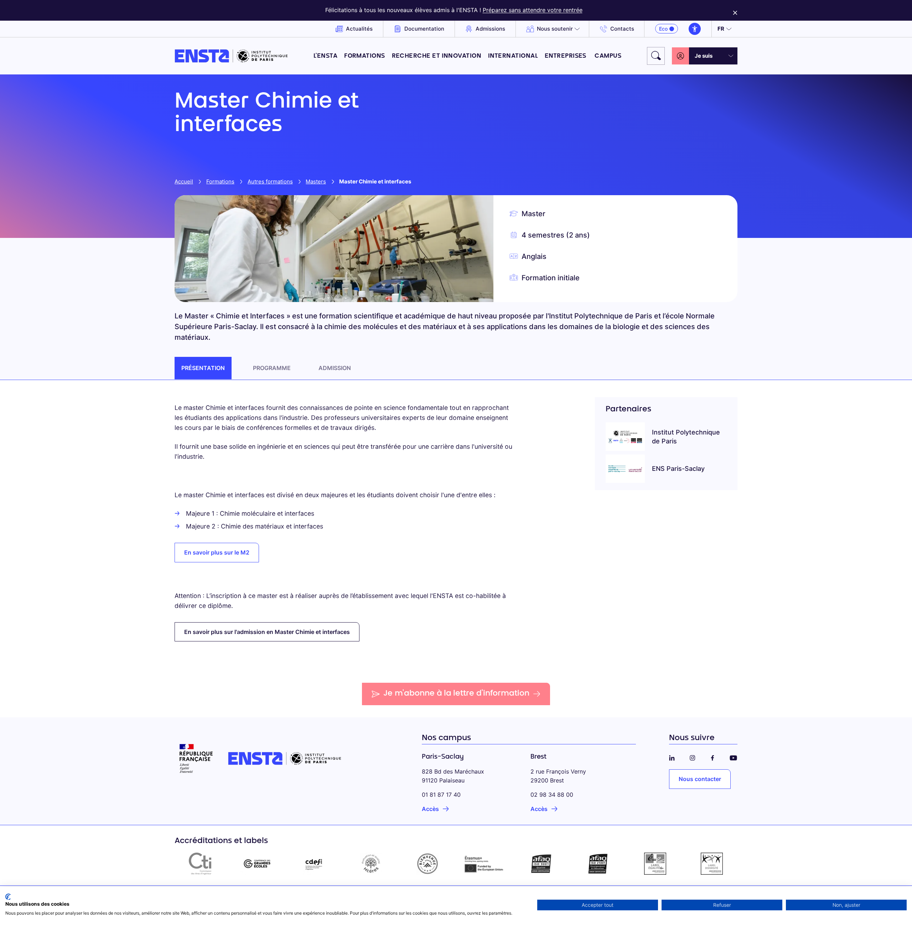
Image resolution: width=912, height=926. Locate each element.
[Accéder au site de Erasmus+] (484, 864)
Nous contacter (700, 778)
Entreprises (566, 56)
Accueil (184, 181)
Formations (364, 56)
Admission (334, 367)
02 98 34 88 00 (551, 794)
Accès (430, 808)
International (513, 56)
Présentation (203, 367)
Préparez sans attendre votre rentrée (532, 10)
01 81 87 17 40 (441, 794)
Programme (272, 367)
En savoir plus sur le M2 (216, 552)
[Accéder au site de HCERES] (371, 864)
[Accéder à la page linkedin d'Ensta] (672, 757)
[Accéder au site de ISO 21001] (598, 864)
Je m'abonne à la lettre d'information (456, 694)
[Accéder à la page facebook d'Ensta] (712, 757)
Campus (608, 56)
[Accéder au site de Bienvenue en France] (427, 864)
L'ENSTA (325, 56)
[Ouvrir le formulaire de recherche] (656, 56)
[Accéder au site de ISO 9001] (541, 864)
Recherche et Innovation (437, 56)
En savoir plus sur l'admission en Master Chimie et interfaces (267, 631)
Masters (316, 181)
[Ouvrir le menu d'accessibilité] (695, 29)
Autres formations (270, 181)
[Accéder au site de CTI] (200, 864)
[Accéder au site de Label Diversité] (711, 864)
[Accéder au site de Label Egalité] (655, 864)
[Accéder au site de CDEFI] (314, 864)
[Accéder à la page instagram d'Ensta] (692, 757)
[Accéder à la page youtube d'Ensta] (733, 757)
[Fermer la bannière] (735, 10)
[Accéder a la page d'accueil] (231, 56)
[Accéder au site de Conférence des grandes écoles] (257, 864)
